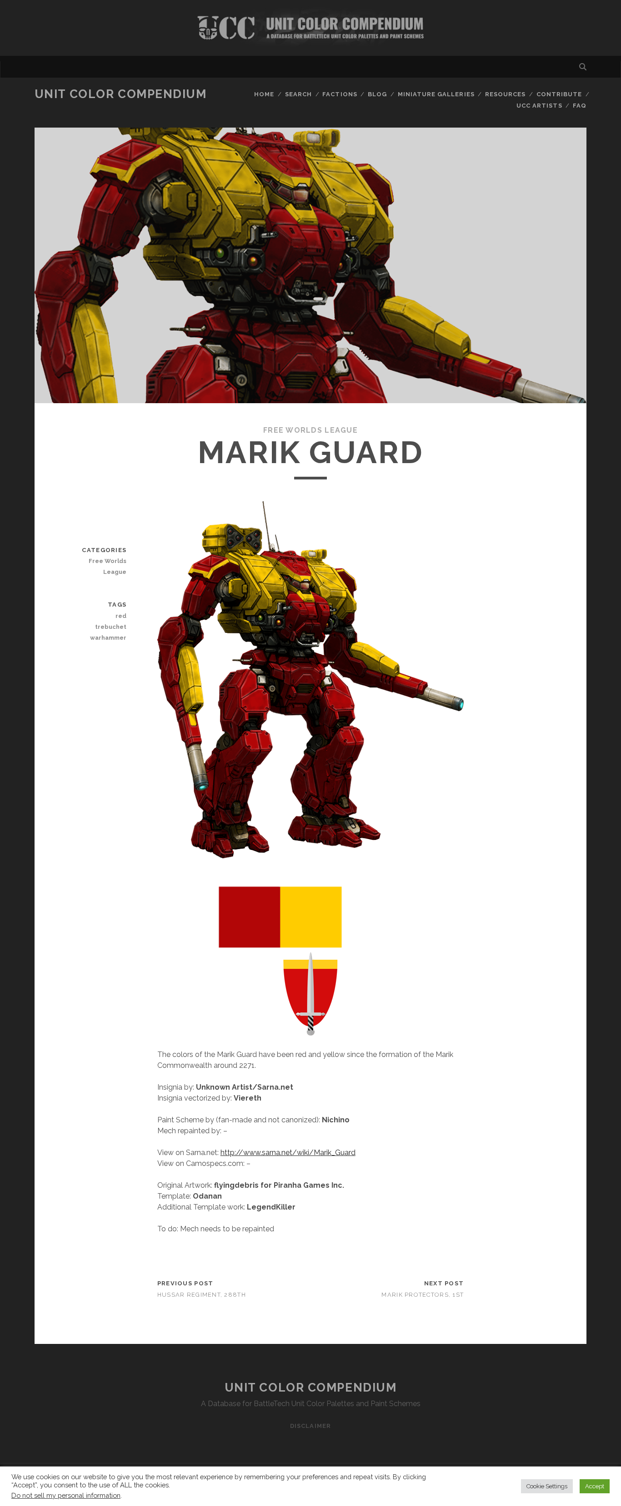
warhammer (108, 637)
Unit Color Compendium (121, 94)
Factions (339, 94)
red (120, 615)
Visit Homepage (310, 28)
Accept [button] (594, 1486)
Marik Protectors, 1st (422, 1294)
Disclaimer (310, 1425)
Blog (377, 94)
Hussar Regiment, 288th (201, 1294)
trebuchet (110, 626)
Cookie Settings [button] (546, 1486)
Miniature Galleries (436, 94)
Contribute (559, 94)
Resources (505, 94)
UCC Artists (539, 105)
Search (298, 94)
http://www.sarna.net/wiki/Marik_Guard (288, 1152)
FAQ (579, 105)
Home (264, 94)
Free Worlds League (310, 430)
